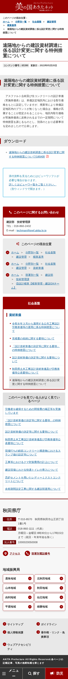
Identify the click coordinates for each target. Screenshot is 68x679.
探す (36, 673)
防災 (59, 673)
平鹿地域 (10, 606)
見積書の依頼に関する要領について (33, 338)
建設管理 (51, 21)
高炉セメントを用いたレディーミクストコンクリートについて (33, 479)
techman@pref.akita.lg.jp (31, 230)
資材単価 (38, 267)
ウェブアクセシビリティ (19, 647)
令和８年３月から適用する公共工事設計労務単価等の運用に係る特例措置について (36, 327)
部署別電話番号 (41, 553)
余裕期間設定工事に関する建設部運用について (33, 488)
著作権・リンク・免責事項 (53, 634)
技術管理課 (22, 279)
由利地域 (10, 597)
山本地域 (10, 587)
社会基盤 (36, 21)
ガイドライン (49, 624)
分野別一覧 (21, 21)
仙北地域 (42, 597)
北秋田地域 (43, 578)
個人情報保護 (15, 632)
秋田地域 (42, 587)
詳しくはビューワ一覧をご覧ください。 (32, 184)
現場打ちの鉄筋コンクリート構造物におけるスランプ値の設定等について (33, 452)
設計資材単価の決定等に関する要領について (36, 359)
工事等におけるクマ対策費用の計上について (31, 462)
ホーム (6, 21)
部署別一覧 (32, 274)
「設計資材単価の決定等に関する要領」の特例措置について (36, 348)
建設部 (49, 274)
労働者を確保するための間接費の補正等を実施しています (33, 411)
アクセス (15, 553)
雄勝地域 (42, 606)
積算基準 (11, 25)
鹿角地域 (10, 578)
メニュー (14, 673)
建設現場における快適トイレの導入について (31, 469)
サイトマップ (15, 624)
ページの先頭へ (61, 662)
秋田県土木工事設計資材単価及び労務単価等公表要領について (36, 370)
